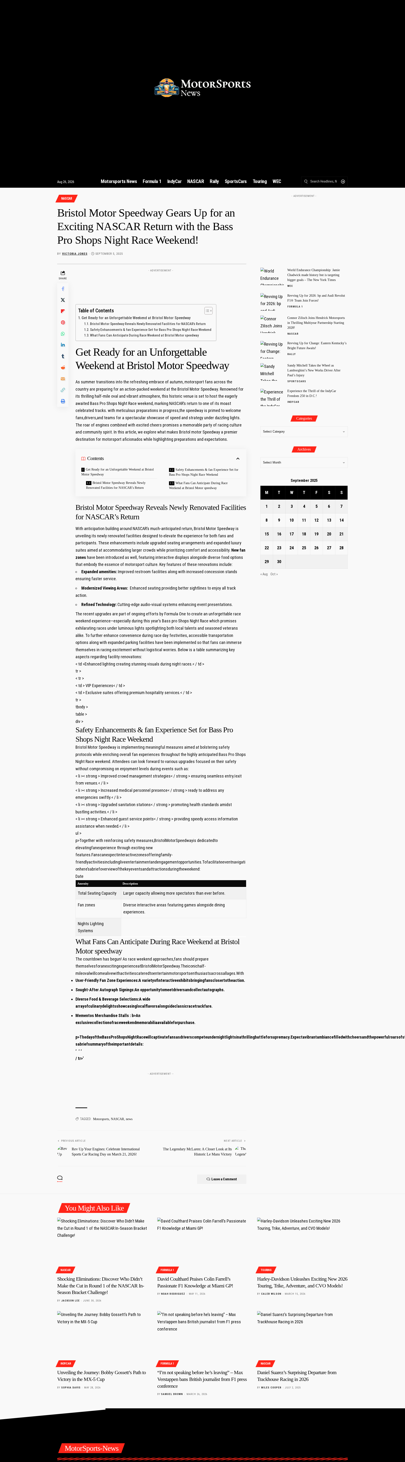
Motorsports (101, 1119)
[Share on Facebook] (62, 288)
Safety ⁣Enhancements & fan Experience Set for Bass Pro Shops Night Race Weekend (150, 330)
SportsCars (296, 381)
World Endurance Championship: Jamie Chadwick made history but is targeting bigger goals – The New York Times (313, 275)
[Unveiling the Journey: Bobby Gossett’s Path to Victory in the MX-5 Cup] (102, 1338)
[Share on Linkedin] (62, 345)
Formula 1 (295, 306)
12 (316, 520)
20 (329, 533)
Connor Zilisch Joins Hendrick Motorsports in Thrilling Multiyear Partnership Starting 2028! (316, 322)
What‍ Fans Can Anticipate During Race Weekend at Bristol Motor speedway (144, 335)
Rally (291, 354)
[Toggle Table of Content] (206, 311)
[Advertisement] (160, 284)
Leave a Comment (224, 1179)
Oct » (274, 574)
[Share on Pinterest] (62, 322)
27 (329, 547)
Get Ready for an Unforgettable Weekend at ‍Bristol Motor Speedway (136, 318)
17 (291, 533)
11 (304, 520)
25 (304, 547)
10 (291, 520)
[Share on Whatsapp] (62, 333)
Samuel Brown (172, 1394)
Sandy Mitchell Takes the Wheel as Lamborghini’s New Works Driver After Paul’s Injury (314, 370)
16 (279, 533)
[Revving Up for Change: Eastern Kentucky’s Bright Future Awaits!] (272, 350)
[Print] (62, 401)
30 (279, 561)
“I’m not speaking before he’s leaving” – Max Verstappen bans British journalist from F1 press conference (202, 1379)
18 (304, 533)
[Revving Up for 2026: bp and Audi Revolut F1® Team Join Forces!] (272, 302)
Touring (266, 1270)
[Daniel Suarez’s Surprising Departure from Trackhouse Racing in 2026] (302, 1338)
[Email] (62, 378)
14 (341, 520)
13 (329, 520)
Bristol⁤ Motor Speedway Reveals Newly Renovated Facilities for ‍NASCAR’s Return (148, 324)
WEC (290, 286)
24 (291, 547)
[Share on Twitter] (62, 300)
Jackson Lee (70, 1300)
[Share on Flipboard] (62, 311)
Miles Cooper (271, 1387)
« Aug (264, 574)
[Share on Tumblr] (62, 356)
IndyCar (293, 402)
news (129, 1119)
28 (341, 547)
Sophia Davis (71, 1387)
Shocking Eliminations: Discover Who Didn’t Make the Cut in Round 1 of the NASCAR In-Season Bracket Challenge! (100, 1285)
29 (267, 561)
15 (267, 533)
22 (267, 547)
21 (341, 533)
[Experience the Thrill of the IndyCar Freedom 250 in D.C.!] (272, 397)
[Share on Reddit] (62, 367)
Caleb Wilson (271, 1293)
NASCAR (66, 198)
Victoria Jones (74, 253)
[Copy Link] (62, 390)
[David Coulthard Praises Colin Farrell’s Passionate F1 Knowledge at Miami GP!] (202, 1245)
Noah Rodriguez (173, 1293)
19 (316, 533)
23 (279, 547)
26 (316, 547)
